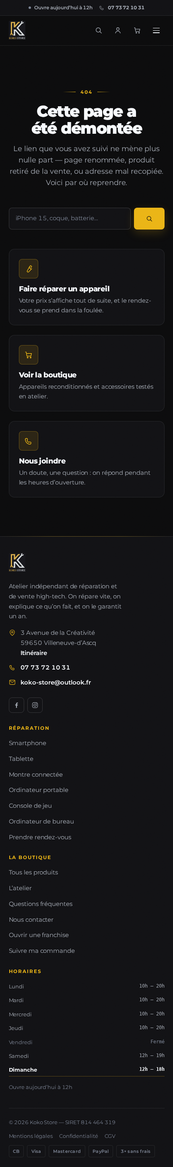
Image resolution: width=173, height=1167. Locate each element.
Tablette (21, 759)
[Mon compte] (118, 30)
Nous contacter (31, 919)
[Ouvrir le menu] (156, 30)
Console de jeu (30, 805)
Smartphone (27, 743)
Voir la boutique (48, 375)
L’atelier (20, 888)
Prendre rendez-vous (40, 837)
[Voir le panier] (137, 30)
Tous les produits (33, 872)
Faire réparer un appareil (64, 288)
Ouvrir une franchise (39, 935)
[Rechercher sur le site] (99, 30)
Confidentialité (78, 1136)
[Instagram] (35, 705)
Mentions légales (31, 1136)
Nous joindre (42, 461)
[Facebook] (16, 705)
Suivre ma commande (42, 950)
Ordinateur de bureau (41, 821)
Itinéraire (34, 653)
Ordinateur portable (38, 790)
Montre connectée (36, 774)
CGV (110, 1136)
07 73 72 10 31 (46, 667)
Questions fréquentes (40, 904)
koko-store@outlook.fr (56, 682)
